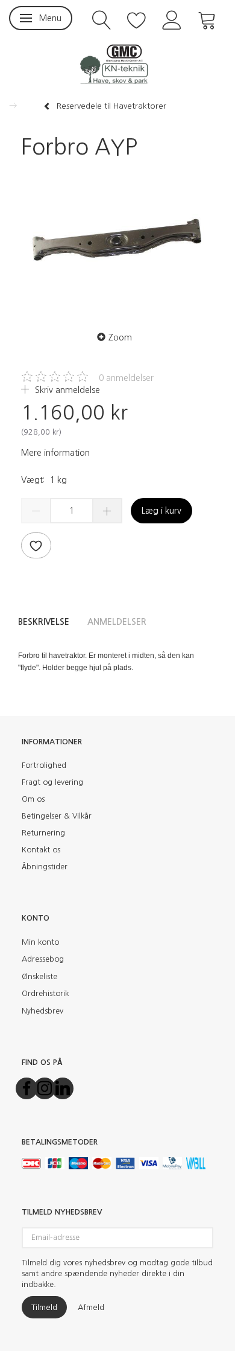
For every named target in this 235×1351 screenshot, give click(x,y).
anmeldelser (126, 378)
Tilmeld (44, 1307)
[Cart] (207, 19)
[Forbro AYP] (117, 242)
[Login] (172, 19)
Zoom (120, 337)
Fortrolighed (44, 765)
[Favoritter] (136, 19)
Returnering (43, 833)
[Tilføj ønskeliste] (36, 545)
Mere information (55, 453)
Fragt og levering (52, 782)
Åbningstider (44, 866)
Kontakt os (41, 850)
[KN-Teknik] (117, 63)
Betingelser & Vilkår (57, 816)
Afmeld (91, 1307)
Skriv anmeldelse (66, 390)
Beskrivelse (43, 622)
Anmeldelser (116, 622)
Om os (33, 799)
